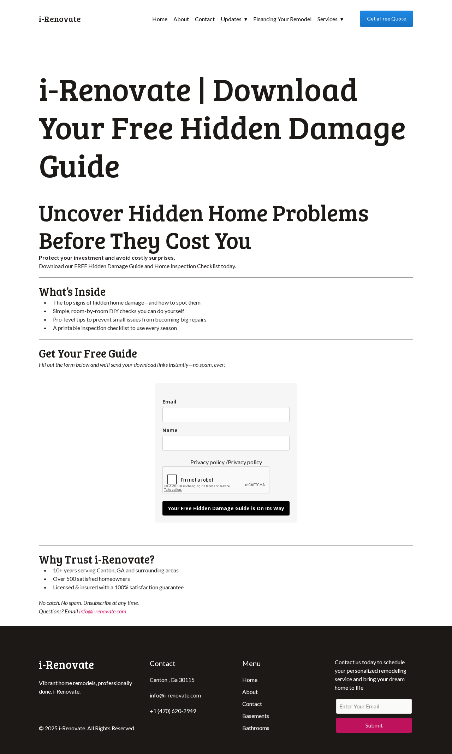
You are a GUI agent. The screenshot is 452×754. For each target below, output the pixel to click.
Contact (205, 19)
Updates (231, 19)
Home (159, 19)
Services (327, 19)
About (181, 19)
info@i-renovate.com (102, 611)
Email (169, 401)
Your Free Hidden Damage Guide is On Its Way (226, 508)
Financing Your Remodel (282, 19)
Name (170, 430)
